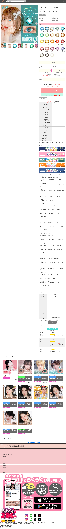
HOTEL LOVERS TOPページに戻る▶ (33, 442)
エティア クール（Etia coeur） (15, 4)
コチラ (48, 145)
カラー (41, 24)
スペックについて (52, 322)
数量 (41, 79)
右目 (54, 67)
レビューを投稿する (52, 328)
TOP (4, 4)
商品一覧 (7, 4)
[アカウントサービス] (63, 1)
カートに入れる (53, 90)
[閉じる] (15, 506)
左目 (41, 67)
